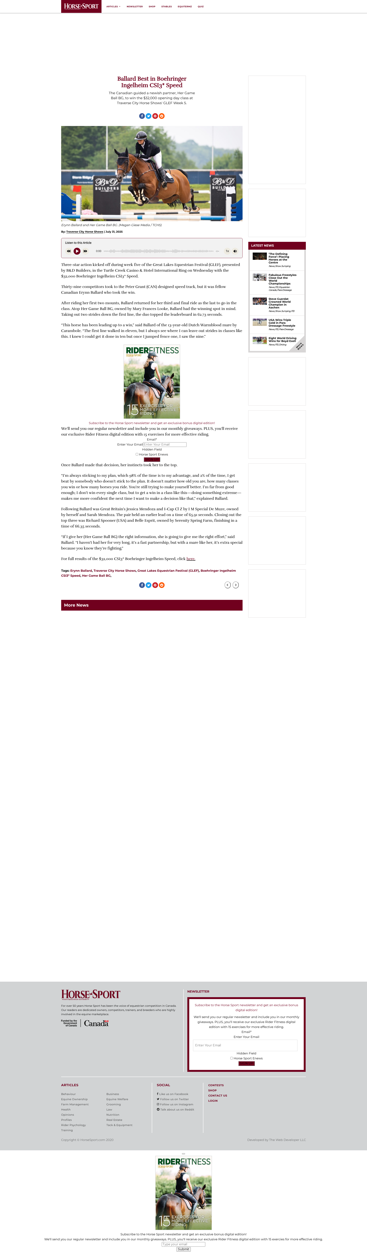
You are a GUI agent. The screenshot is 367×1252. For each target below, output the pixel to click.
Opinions (67, 1115)
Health (66, 1109)
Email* (152, 440)
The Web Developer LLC (287, 1140)
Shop (152, 6)
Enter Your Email (130, 445)
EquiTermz (185, 6)
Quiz (201, 6)
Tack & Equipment (119, 1125)
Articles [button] (112, 6)
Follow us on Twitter (174, 1099)
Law (109, 1109)
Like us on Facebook (173, 1094)
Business (112, 1094)
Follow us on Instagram (176, 1104)
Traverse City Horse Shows (84, 231)
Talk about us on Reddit (177, 1109)
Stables (166, 6)
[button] (183, 1153)
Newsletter (135, 6)
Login (213, 1101)
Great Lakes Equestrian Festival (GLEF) (168, 571)
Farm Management (75, 1104)
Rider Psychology (73, 1125)
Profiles (66, 1120)
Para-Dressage (284, 290)
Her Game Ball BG (96, 576)
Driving (282, 344)
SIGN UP (152, 459)
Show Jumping (282, 266)
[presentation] (228, 584)
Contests (216, 1085)
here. (191, 558)
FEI (276, 287)
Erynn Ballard (81, 571)
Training (67, 1130)
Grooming (113, 1104)
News (271, 266)
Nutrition (112, 1115)
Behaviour (68, 1094)
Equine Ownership (74, 1099)
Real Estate (114, 1120)
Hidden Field (152, 449)
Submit (183, 1249)
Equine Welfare (117, 1099)
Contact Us (217, 1095)
